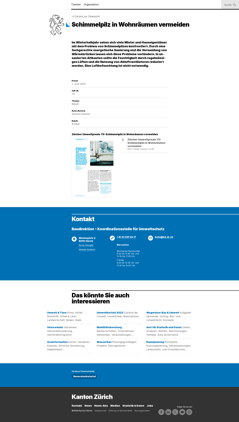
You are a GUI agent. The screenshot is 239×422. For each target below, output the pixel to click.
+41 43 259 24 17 (126, 237)
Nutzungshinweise (142, 411)
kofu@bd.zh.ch (164, 237)
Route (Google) (86, 245)
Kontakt (77, 405)
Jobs (150, 405)
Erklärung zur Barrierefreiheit (120, 411)
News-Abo (101, 405)
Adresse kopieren (87, 249)
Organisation (91, 4)
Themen (76, 4)
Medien (115, 405)
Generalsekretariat (84, 376)
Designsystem (100, 411)
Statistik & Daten (133, 405)
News (88, 405)
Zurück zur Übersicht (87, 16)
